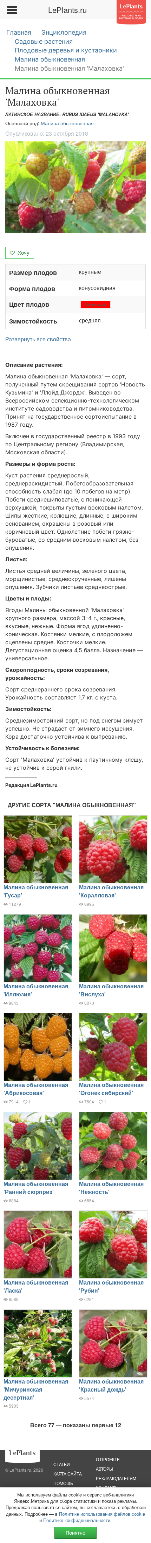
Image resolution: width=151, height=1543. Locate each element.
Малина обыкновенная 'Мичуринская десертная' (36, 1389)
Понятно (75, 1533)
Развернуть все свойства (38, 339)
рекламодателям (116, 1478)
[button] (75, 187)
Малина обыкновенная (50, 59)
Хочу (23, 253)
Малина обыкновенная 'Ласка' (36, 1286)
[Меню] (11, 10)
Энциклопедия (63, 32)
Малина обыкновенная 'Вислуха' (111, 990)
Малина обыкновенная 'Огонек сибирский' (111, 1089)
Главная (18, 32)
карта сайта (67, 1474)
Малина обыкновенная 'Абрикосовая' (36, 1089)
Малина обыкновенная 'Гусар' (36, 891)
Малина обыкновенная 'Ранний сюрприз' (36, 1188)
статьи (61, 1464)
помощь (63, 1483)
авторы (104, 1469)
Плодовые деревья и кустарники (66, 50)
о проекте (108, 1459)
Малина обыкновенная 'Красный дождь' (111, 1385)
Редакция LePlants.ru (31, 785)
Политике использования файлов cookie (102, 1513)
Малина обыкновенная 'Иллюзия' (36, 990)
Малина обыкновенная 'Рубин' (111, 1286)
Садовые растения (44, 41)
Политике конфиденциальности (76, 1520)
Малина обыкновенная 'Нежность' (111, 1188)
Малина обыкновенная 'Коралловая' (111, 891)
